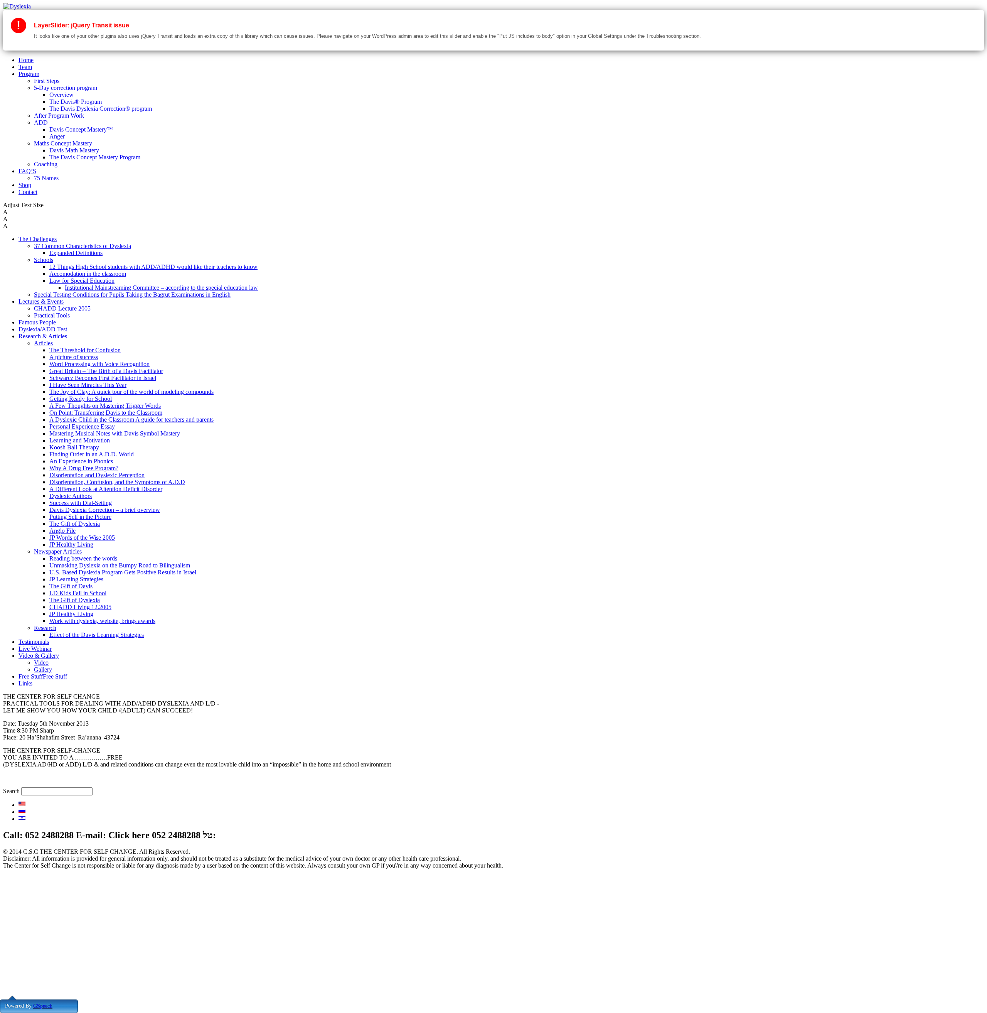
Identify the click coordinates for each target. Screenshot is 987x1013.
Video (41, 662)
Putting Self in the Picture (80, 516)
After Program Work (59, 115)
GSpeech (42, 1006)
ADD (41, 122)
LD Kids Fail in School (77, 593)
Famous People (37, 322)
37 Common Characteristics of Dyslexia (82, 246)
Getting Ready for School (80, 398)
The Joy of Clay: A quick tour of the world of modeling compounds (131, 391)
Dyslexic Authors (70, 496)
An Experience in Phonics (81, 461)
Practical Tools (52, 315)
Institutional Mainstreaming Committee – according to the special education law (161, 287)
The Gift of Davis (71, 586)
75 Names (46, 178)
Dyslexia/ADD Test (43, 329)
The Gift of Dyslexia (74, 523)
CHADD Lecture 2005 (62, 308)
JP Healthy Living (71, 544)
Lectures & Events (41, 301)
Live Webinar (35, 648)
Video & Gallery (39, 655)
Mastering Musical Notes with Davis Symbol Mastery (114, 433)
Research (45, 628)
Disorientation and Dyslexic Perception (97, 475)
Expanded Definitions (76, 253)
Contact (28, 192)
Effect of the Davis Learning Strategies (96, 634)
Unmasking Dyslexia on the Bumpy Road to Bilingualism (119, 565)
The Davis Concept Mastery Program (94, 157)
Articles (43, 343)
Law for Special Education (82, 280)
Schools (43, 260)
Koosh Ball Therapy (74, 447)
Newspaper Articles (58, 551)
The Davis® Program (75, 101)
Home (26, 60)
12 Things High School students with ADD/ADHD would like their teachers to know (153, 266)
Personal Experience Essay (82, 426)
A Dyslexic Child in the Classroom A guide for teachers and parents (131, 419)
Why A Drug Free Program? (83, 468)
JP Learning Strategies (76, 579)
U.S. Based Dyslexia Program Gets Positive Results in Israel (122, 572)
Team (25, 67)
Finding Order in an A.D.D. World (91, 454)
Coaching (45, 164)
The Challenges (38, 239)
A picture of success (73, 357)
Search (11, 791)
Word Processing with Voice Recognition (99, 364)
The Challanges (38, 934)
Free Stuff (31, 989)
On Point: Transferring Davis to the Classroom (105, 412)
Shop (25, 185)
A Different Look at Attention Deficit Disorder (105, 489)
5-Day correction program (65, 87)
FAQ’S (27, 171)
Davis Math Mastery (74, 150)
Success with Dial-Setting (80, 503)
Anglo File (62, 530)
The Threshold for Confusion (85, 350)
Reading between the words (83, 558)
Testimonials (34, 641)
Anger (57, 136)
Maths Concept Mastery (63, 143)
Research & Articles (43, 336)
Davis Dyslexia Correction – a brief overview (104, 510)
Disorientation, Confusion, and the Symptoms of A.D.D (117, 482)
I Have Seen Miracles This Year (87, 385)
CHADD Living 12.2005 (80, 607)
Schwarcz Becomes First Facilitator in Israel (102, 378)
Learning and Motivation (79, 440)
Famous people (37, 948)
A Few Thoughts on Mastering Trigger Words (105, 405)
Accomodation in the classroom (87, 273)
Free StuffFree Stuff (43, 676)
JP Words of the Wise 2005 (82, 537)
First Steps (46, 81)
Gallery (43, 669)
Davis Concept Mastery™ (81, 129)
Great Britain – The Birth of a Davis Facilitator (106, 371)
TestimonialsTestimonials (49, 969)
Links (25, 683)
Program (29, 74)
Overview (61, 94)
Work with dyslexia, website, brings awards (102, 621)
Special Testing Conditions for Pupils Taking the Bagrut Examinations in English (132, 294)
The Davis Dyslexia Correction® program (100, 108)
